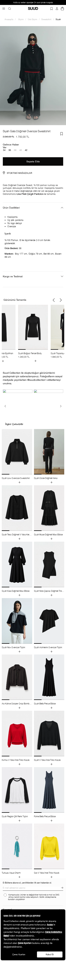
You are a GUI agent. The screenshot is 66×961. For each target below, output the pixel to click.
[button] (53, 300)
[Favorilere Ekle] (61, 133)
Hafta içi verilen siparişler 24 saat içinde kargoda (33, 2)
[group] (33, 333)
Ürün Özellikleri (11, 207)
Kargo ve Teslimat (13, 276)
